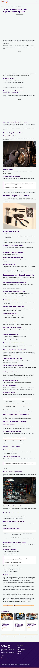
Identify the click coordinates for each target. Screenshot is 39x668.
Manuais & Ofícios (6, 6)
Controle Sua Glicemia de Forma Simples (31, 625)
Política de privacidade (21, 649)
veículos (32, 605)
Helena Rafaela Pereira (30, 623)
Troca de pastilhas (26, 605)
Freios (12, 605)
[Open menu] (37, 1)
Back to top (4, 658)
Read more (4, 627)
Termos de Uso (20, 651)
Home (2, 6)
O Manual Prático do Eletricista (5, 625)
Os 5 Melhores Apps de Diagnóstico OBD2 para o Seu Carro (19, 625)
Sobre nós (19, 653)
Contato (18, 647)
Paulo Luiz (3, 623)
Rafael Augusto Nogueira (19, 14)
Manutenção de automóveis (18, 605)
